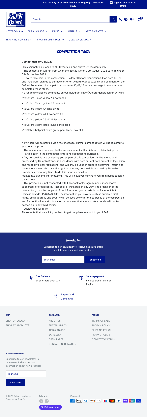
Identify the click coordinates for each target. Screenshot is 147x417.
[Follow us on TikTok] (47, 401)
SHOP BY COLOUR (16, 320)
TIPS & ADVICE (57, 330)
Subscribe (95, 259)
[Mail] (125, 19)
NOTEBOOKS (13, 31)
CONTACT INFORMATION (62, 344)
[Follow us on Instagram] (41, 401)
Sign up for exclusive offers (125, 4)
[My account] (120, 19)
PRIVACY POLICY (101, 325)
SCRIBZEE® (55, 334)
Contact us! (67, 298)
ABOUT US (55, 320)
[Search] (113, 19)
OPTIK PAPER (56, 339)
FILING (55, 31)
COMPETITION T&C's (103, 339)
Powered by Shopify (15, 399)
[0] (139, 19)
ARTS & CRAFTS (94, 31)
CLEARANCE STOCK (80, 39)
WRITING (72, 31)
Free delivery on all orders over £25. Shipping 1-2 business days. (73, 4)
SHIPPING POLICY (102, 330)
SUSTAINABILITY (58, 325)
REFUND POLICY (101, 334)
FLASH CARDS (36, 31)
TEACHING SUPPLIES (17, 39)
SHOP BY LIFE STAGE (49, 39)
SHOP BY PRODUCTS (17, 325)
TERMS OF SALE (101, 320)
